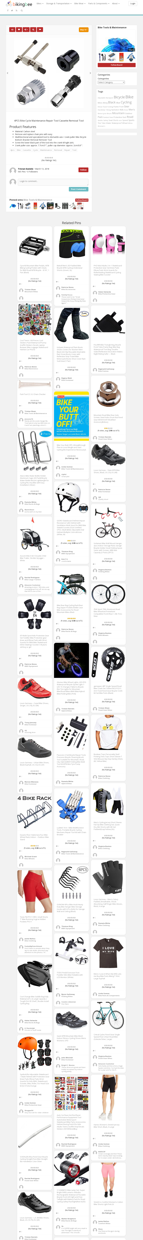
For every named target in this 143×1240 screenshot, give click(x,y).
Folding (110, 107)
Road (130, 117)
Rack (124, 117)
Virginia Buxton (104, 570)
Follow (83, 169)
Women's (101, 126)
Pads (111, 117)
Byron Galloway (68, 994)
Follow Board (82, 200)
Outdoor (128, 113)
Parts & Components (98, 3)
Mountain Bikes (31, 292)
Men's (132, 109)
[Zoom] (33, 29)
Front (121, 107)
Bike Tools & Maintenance (37, 199)
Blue (118, 102)
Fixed (105, 107)
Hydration (115, 110)
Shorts (115, 120)
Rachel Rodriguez (32, 577)
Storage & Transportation (58, 3)
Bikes (39, 3)
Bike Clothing (104, 778)
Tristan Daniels (104, 437)
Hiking (108, 110)
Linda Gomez (67, 467)
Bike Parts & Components (109, 995)
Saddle (100, 120)
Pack (100, 117)
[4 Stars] (50, 158)
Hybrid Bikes (66, 711)
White (130, 123)
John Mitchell (67, 1058)
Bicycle (119, 97)
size (120, 120)
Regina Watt (66, 378)
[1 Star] (45, 158)
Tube (104, 123)
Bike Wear (79, 3)
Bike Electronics (31, 369)
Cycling (126, 102)
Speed (125, 120)
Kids (122, 109)
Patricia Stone (67, 287)
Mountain (118, 113)
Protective (118, 117)
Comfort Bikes (104, 1223)
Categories (103, 78)
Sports (131, 120)
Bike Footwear (67, 380)
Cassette (27, 150)
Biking (105, 103)
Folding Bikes (103, 572)
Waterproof (117, 123)
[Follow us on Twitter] (12, 10)
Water (108, 123)
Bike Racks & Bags (32, 504)
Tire (99, 123)
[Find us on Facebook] (8, 10)
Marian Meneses (31, 782)
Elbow (100, 107)
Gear (126, 106)
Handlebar (102, 110)
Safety (105, 120)
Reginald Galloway (106, 369)
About (115, 3)
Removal (58, 150)
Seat (111, 120)
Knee (126, 110)
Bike (19, 150)
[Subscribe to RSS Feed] (16, 10)
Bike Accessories (68, 289)
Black (112, 102)
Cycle (35, 150)
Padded (106, 117)
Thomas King (67, 551)
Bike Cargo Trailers (33, 580)
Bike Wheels (103, 635)
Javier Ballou (30, 939)
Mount (109, 113)
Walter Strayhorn (68, 1219)
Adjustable (102, 98)
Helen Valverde (104, 292)
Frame (116, 106)
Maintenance (46, 150)
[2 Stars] (47, 158)
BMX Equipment (68, 553)
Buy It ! (83, 29)
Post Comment (78, 189)
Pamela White (30, 502)
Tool (74, 150)
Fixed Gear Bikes (105, 439)
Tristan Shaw (30, 289)
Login (132, 3)
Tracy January (30, 722)
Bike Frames (103, 371)
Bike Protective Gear (106, 294)
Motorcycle (102, 113)
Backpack (109, 98)
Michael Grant (31, 856)
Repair (67, 150)
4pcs (12, 150)
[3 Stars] (49, 158)
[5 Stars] (52, 158)
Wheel (125, 123)
